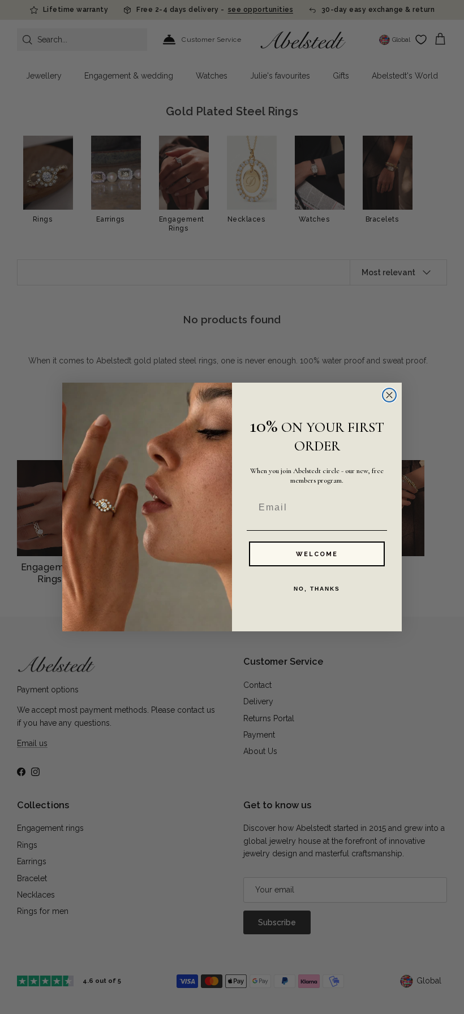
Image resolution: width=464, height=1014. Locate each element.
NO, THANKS (317, 589)
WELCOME (317, 554)
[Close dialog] (389, 395)
